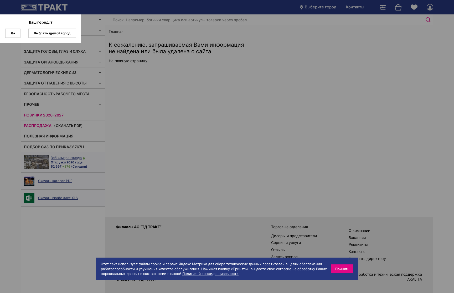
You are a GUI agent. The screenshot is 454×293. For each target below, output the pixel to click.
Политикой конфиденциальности (210, 273)
